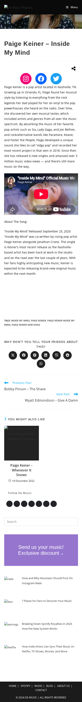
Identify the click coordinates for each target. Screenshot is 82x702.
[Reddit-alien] (46, 504)
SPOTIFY (25, 686)
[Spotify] (24, 504)
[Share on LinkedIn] (45, 355)
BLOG (49, 686)
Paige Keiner (38, 320)
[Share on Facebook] (24, 355)
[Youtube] (39, 504)
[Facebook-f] (31, 504)
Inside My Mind (20, 320)
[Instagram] (26, 78)
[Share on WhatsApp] (41, 364)
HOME (12, 686)
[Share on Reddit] (67, 355)
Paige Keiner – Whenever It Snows (21, 470)
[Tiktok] (53, 504)
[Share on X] (13, 355)
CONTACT (41, 690)
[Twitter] (56, 78)
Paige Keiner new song (26, 324)
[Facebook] (41, 78)
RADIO (38, 686)
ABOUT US (63, 686)
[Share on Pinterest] (34, 355)
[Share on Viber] (56, 355)
